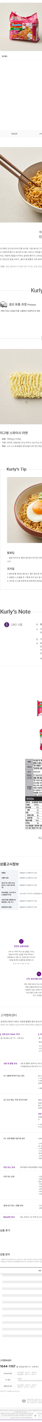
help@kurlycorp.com (13, 1391)
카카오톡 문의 (8, 1373)
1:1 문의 (7, 1380)
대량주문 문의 (8, 1386)
